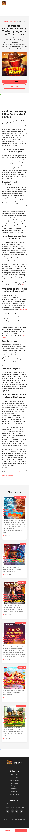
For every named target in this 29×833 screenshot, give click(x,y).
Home (6, 21)
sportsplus (14, 774)
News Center (13, 21)
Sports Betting (14, 780)
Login (21, 830)
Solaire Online (22, 309)
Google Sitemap (14, 794)
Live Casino (14, 783)
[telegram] (21, 811)
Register (7, 830)
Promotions (14, 789)
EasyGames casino (7, 475)
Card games (14, 786)
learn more (14, 86)
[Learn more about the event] (14, 13)
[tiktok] (16, 811)
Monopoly (14, 777)
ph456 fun (20, 472)
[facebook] (8, 811)
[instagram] (12, 811)
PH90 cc (24, 285)
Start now (14, 81)
